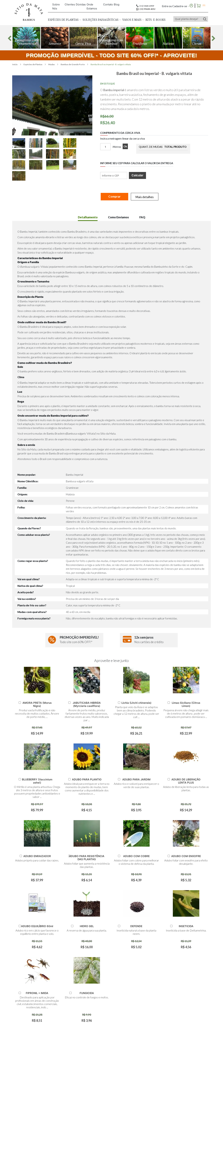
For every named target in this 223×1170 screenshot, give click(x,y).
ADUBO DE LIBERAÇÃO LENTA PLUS (186, 781)
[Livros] (196, 38)
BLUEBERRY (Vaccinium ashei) (37, 781)
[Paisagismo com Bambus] (55, 38)
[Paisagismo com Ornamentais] (26, 38)
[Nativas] (168, 38)
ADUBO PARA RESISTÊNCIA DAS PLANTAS (86, 857)
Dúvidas (81, 4)
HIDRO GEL (87, 926)
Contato (108, 4)
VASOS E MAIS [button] (132, 20)
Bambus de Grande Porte (73, 64)
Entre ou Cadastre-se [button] (174, 6)
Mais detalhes (145, 197)
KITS (148, 20)
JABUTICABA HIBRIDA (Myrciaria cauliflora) (87, 704)
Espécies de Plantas (33, 64)
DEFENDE (136, 926)
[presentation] (9, 38)
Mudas (51, 64)
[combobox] (187, 19)
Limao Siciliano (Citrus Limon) (186, 704)
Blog (116, 4)
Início (15, 64)
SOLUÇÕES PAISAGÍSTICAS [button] (101, 20)
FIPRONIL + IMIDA (37, 993)
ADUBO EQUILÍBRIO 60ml (37, 926)
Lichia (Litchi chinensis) (136, 702)
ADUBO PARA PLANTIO (87, 779)
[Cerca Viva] (83, 38)
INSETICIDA (186, 926)
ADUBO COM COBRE (136, 856)
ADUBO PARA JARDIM (136, 779)
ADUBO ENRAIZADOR (37, 856)
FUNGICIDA (87, 993)
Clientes (70, 4)
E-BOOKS (159, 20)
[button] (20, 142)
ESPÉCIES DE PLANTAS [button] (63, 20)
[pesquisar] (204, 19)
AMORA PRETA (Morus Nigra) (37, 704)
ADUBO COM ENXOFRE (186, 856)
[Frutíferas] (140, 38)
